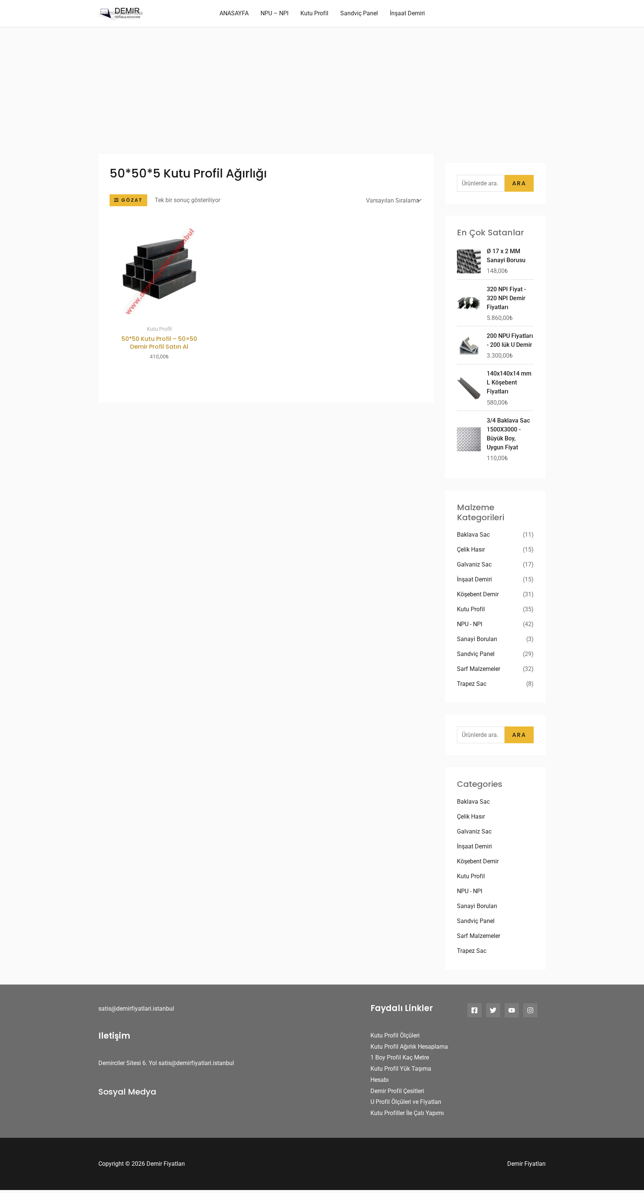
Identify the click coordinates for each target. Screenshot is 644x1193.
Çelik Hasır (471, 549)
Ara (519, 183)
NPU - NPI (469, 624)
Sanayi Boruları (477, 639)
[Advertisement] (322, 83)
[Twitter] (493, 1010)
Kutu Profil (471, 609)
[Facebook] (474, 1010)
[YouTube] (512, 1010)
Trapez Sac (471, 683)
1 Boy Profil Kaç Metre (399, 1057)
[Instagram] (530, 1010)
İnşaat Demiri (474, 579)
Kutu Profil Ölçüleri (395, 1035)
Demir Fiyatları (526, 1163)
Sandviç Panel (476, 653)
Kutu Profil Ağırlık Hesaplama (409, 1046)
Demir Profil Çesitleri (397, 1091)
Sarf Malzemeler (478, 668)
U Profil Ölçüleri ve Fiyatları (405, 1101)
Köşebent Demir (478, 594)
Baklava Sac (473, 534)
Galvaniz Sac (474, 564)
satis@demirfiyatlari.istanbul (136, 1008)
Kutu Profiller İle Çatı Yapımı (407, 1113)
